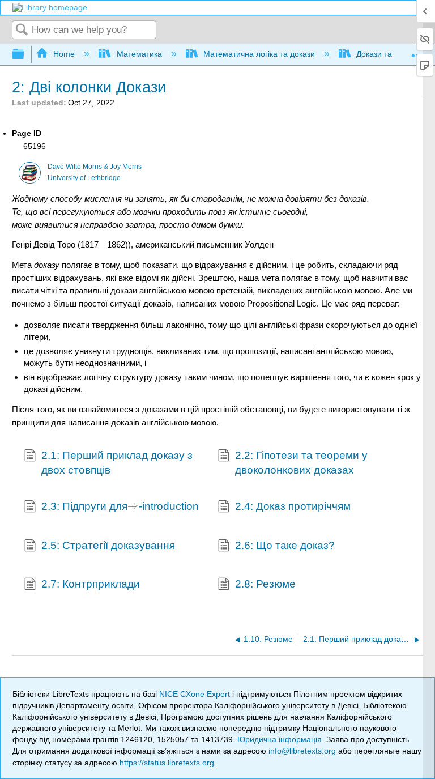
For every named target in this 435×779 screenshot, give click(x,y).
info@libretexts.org (302, 750)
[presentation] (133, 507)
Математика (139, 53)
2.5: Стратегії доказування (108, 545)
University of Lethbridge (84, 178)
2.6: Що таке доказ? (285, 545)
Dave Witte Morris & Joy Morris (95, 167)
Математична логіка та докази (259, 53)
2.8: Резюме (265, 584)
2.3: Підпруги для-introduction (120, 505)
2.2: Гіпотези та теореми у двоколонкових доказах (301, 462)
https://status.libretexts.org (167, 762)
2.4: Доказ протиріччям (293, 506)
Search (22, 30)
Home (64, 53)
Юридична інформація (279, 739)
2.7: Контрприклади (90, 584)
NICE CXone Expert (195, 694)
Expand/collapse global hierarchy (25, 55)
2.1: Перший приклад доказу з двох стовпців (117, 462)
